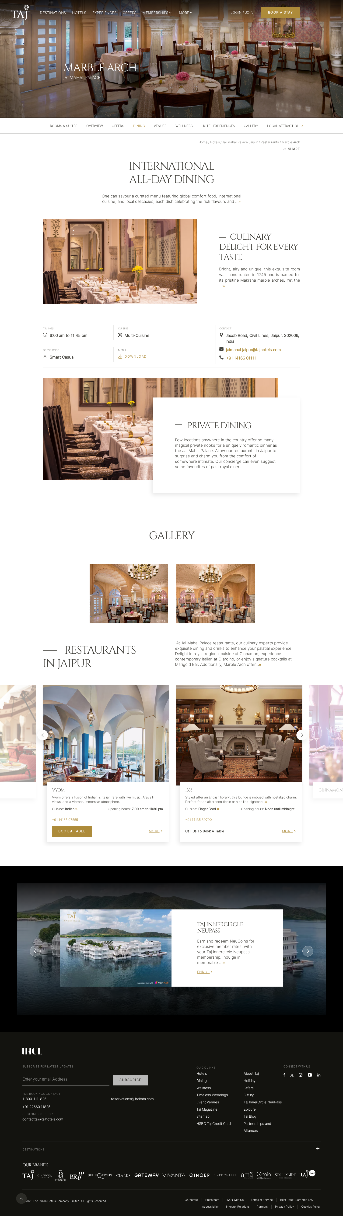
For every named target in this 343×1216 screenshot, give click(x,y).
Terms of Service (262, 1200)
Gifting (249, 1095)
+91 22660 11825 (36, 1107)
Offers (249, 1088)
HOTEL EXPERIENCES (218, 126)
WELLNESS (184, 126)
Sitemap (203, 1116)
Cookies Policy (311, 1206)
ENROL (203, 972)
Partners (262, 1206)
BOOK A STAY (280, 12)
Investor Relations (237, 1206)
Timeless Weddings (212, 1095)
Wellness (203, 1088)
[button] (171, 1148)
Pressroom (212, 1200)
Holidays (250, 1080)
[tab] (64, 126)
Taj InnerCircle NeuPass (263, 1102)
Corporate (191, 1200)
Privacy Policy (284, 1206)
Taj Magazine (206, 1109)
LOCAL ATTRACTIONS (284, 126)
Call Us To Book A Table (204, 831)
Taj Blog (250, 1116)
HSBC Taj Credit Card (213, 1123)
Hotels (201, 1073)
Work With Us (235, 1200)
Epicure (250, 1109)
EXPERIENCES (104, 12)
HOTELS (79, 12)
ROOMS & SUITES (63, 126)
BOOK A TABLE (71, 831)
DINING (139, 126)
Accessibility (210, 1206)
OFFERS (129, 12)
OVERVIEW (94, 126)
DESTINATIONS (53, 12)
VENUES (160, 126)
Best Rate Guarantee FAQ (296, 1200)
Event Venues (207, 1102)
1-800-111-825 (34, 1099)
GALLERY (251, 126)
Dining (201, 1080)
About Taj (251, 1073)
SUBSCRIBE (130, 1080)
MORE (154, 831)
